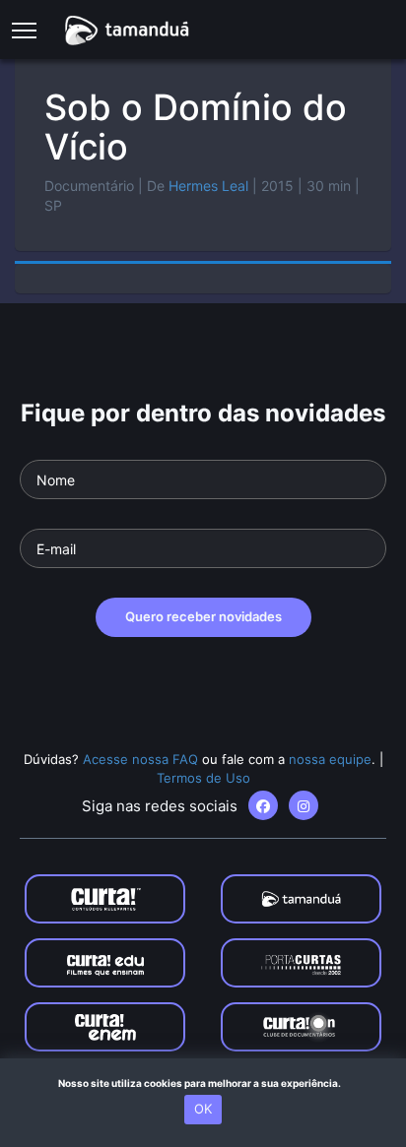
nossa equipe (330, 759)
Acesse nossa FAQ (140, 759)
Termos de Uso (203, 778)
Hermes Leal (208, 185)
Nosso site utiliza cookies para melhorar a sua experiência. (203, 1083)
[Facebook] (263, 805)
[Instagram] (303, 805)
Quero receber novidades (203, 616)
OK (203, 1108)
